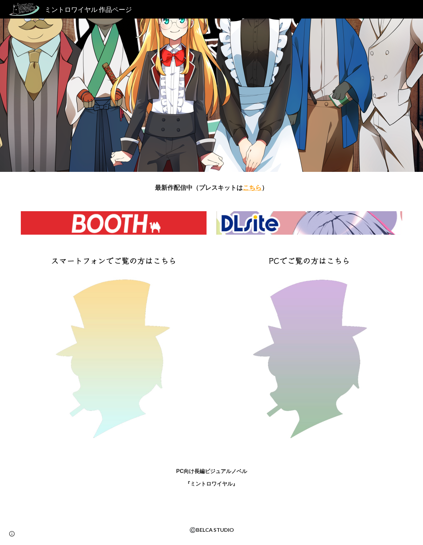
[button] (12, 533)
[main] (211, 187)
